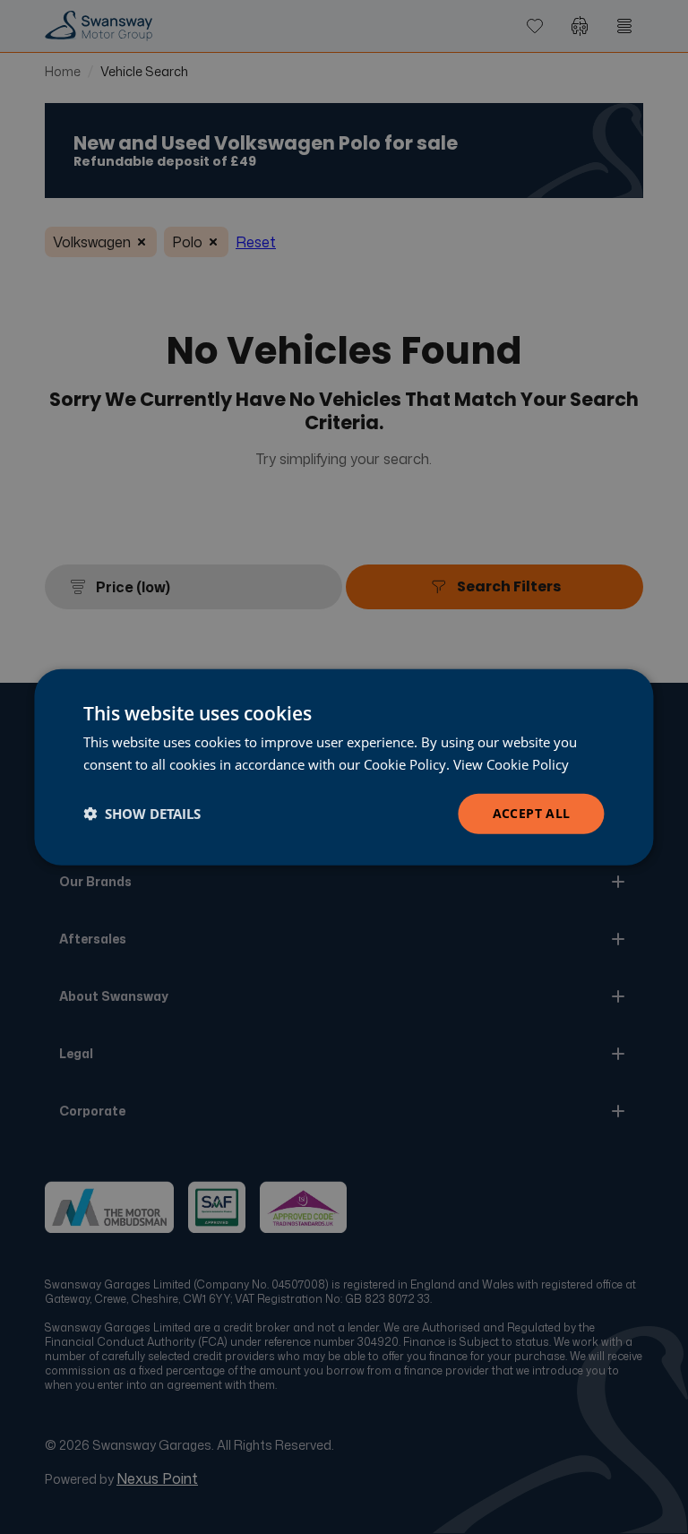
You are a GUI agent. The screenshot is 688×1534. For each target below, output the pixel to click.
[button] (142, 813)
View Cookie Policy (511, 764)
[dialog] (343, 767)
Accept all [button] (532, 813)
